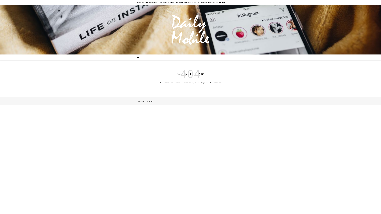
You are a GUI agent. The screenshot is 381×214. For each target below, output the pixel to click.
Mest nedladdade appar (217, 2)
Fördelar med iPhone (149, 2)
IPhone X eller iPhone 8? (184, 2)
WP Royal (149, 101)
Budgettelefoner (200, 2)
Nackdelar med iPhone (167, 2)
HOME (139, 2)
